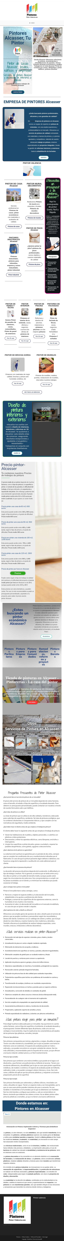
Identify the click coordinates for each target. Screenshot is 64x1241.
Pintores (18, 1237)
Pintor (32, 121)
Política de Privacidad (36, 1237)
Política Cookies (25, 1237)
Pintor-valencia (39, 1198)
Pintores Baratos (55, 652)
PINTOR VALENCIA (32, 163)
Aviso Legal (45, 1237)
